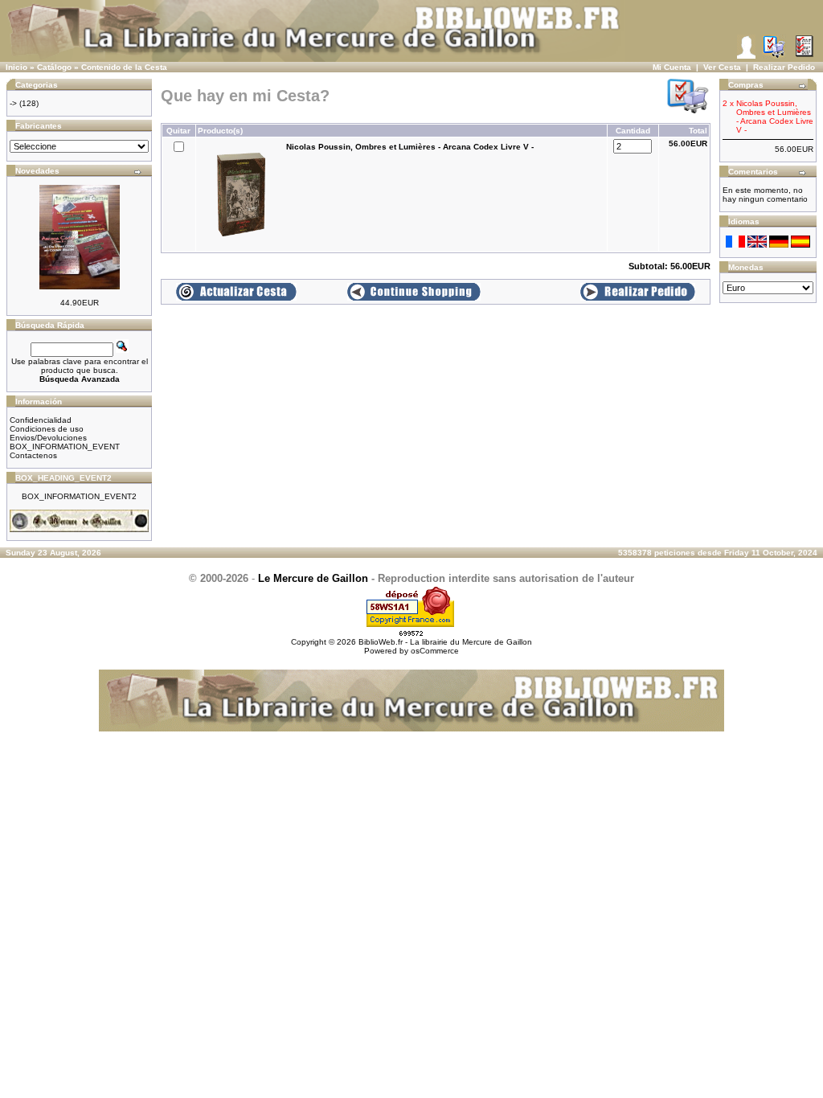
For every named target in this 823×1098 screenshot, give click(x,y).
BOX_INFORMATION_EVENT (65, 446)
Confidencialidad (41, 420)
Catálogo (54, 67)
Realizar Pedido (784, 67)
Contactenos (33, 455)
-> (13, 103)
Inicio (16, 67)
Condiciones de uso (47, 428)
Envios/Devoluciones (48, 437)
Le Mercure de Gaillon (313, 578)
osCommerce (435, 650)
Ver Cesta (722, 67)
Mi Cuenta (672, 67)
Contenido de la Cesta (124, 67)
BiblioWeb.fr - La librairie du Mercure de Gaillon (445, 641)
